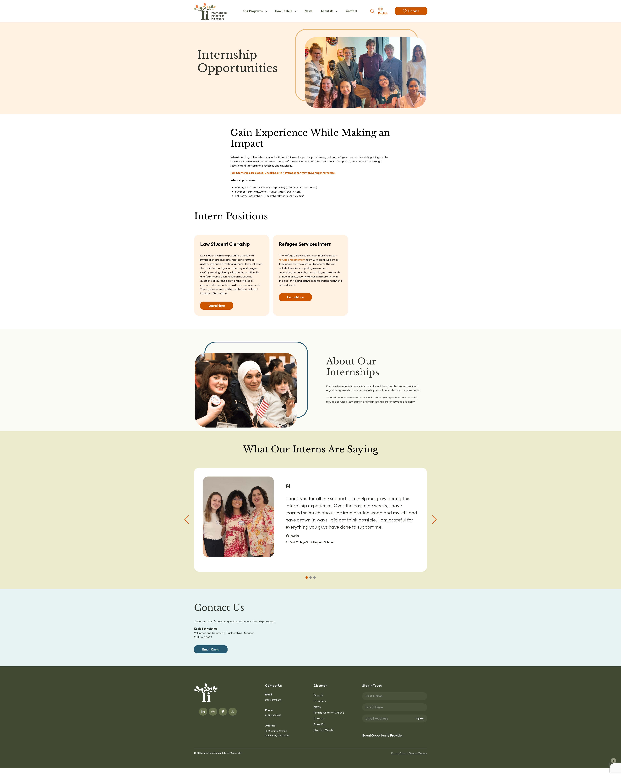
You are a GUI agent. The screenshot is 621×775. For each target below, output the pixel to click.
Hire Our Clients (323, 730)
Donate (318, 695)
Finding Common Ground (329, 712)
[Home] (210, 11)
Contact (351, 11)
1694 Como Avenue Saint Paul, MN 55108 (277, 733)
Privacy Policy (399, 753)
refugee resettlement (292, 259)
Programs (320, 701)
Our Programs (253, 11)
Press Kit (319, 724)
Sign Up (420, 718)
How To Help (283, 11)
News (308, 11)
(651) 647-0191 (273, 715)
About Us (327, 11)
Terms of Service (418, 753)
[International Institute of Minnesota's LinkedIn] (203, 712)
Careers (319, 718)
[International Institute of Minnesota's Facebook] (223, 712)
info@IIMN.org (273, 699)
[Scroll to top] (613, 760)
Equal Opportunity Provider (382, 735)
